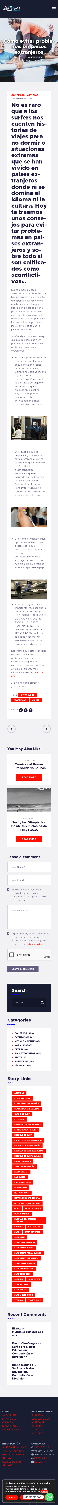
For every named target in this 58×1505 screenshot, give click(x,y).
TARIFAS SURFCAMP (14, 1451)
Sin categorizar (25, 1053)
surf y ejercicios (23, 1295)
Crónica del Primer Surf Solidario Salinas (29, 766)
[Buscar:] (29, 1002)
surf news (34, 1279)
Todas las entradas (30, 57)
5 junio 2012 (29, 760)
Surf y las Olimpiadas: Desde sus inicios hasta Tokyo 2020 (29, 826)
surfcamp (19, 1237)
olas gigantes (33, 1208)
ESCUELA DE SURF (42, 1418)
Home (13, 57)
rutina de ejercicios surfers (25, 1220)
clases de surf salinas (26, 1109)
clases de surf (22, 1098)
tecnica (18, 1300)
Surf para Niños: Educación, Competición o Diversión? (23, 1352)
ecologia (19, 1119)
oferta (19, 1049)
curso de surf (22, 1114)
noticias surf (21, 1193)
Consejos (18, 95)
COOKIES (7, 1422)
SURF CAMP (38, 1415)
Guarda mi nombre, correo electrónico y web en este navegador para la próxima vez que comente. (28, 895)
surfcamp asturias (24, 1242)
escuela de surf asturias (28, 1140)
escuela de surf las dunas (28, 1151)
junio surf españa (24, 1166)
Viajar (36, 700)
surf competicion (23, 1269)
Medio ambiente (25, 1041)
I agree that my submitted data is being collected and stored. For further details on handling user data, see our (30, 939)
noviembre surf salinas (27, 1203)
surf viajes (20, 1290)
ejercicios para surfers (27, 1124)
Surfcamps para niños (26, 1258)
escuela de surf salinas (27, 1156)
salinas (18, 1227)
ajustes (44, 1491)
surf (16, 1232)
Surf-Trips (21, 1061)
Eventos (20, 1037)
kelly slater (21, 1172)
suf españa (34, 1227)
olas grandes (21, 1214)
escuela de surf (23, 1135)
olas (17, 1208)
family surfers (22, 1161)
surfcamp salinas (24, 1248)
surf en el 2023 (22, 1274)
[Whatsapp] (49, 1497)
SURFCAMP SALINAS (14, 1447)
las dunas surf (22, 1182)
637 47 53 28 (41, 1447)
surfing (18, 1279)
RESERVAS (40, 1461)
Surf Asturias (32, 1232)
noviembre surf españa (27, 1198)
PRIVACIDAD (9, 1418)
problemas (20, 700)
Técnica (20, 1065)
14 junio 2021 (29, 818)
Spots (18, 1057)
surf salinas (21, 1284)
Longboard (20, 1187)
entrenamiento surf (25, 1130)
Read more (29, 777)
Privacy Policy (35, 944)
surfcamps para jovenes (27, 1253)
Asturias (19, 1093)
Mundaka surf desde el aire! (28, 1333)
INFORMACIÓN (42, 1458)
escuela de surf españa (27, 1145)
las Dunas (19, 1177)
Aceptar (12, 1497)
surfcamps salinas (24, 1263)
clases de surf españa (26, 1103)
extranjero (28, 695)
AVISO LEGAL (10, 1415)
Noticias (32, 95)
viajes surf (34, 1300)
